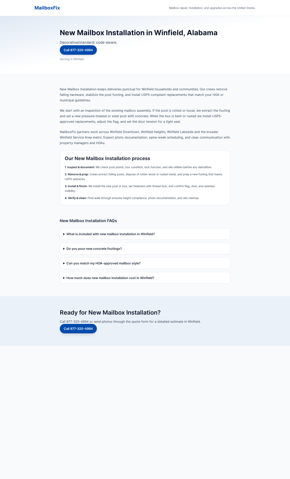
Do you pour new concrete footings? (94, 249)
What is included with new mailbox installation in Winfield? (110, 234)
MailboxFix (47, 8)
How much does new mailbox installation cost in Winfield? (110, 278)
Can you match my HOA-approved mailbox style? (103, 263)
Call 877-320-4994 (78, 50)
